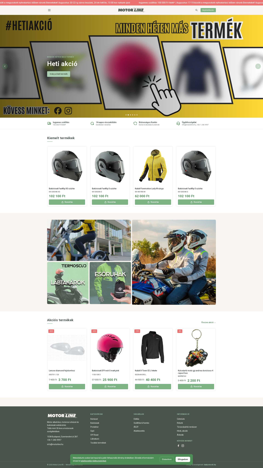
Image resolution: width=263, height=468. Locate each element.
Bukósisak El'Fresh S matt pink (105, 371)
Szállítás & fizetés (141, 423)
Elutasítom (167, 459)
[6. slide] (137, 114)
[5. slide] (134, 114)
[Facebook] (178, 445)
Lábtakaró (94, 439)
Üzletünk (181, 419)
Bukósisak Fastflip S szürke (104, 189)
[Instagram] (182, 445)
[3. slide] (130, 114)
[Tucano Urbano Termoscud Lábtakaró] (67, 283)
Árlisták (180, 435)
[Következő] (258, 66)
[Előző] (5, 66)
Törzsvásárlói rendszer (187, 427)
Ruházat (94, 419)
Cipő (92, 431)
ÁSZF (136, 427)
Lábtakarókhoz (57, 74)
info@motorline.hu (55, 444)
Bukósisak (94, 423)
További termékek (98, 443)
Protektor (94, 427)
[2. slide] (128, 114)
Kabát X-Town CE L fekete (146, 371)
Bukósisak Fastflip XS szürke (62, 189)
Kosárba (69, 202)
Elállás (136, 419)
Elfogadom (183, 459)
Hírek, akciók (182, 431)
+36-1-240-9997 (54, 440)
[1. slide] (126, 114)
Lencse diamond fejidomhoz (62, 371)
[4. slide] (132, 114)
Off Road (94, 435)
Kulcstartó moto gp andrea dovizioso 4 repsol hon (195, 372)
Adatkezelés (139, 431)
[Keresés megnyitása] (196, 10)
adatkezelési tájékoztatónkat (93, 461)
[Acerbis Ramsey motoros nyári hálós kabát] (174, 262)
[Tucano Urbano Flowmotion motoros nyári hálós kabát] (89, 240)
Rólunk (180, 423)
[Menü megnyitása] (49, 10)
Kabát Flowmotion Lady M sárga (149, 189)
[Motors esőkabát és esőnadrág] (110, 283)
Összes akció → (208, 322)
